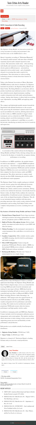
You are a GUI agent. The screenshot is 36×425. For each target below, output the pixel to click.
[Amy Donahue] (5, 353)
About (2, 346)
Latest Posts (9, 346)
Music (7, 28)
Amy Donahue (15, 28)
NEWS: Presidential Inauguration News (11, 378)
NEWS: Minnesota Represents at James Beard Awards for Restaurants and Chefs (16, 384)
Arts (9, 19)
